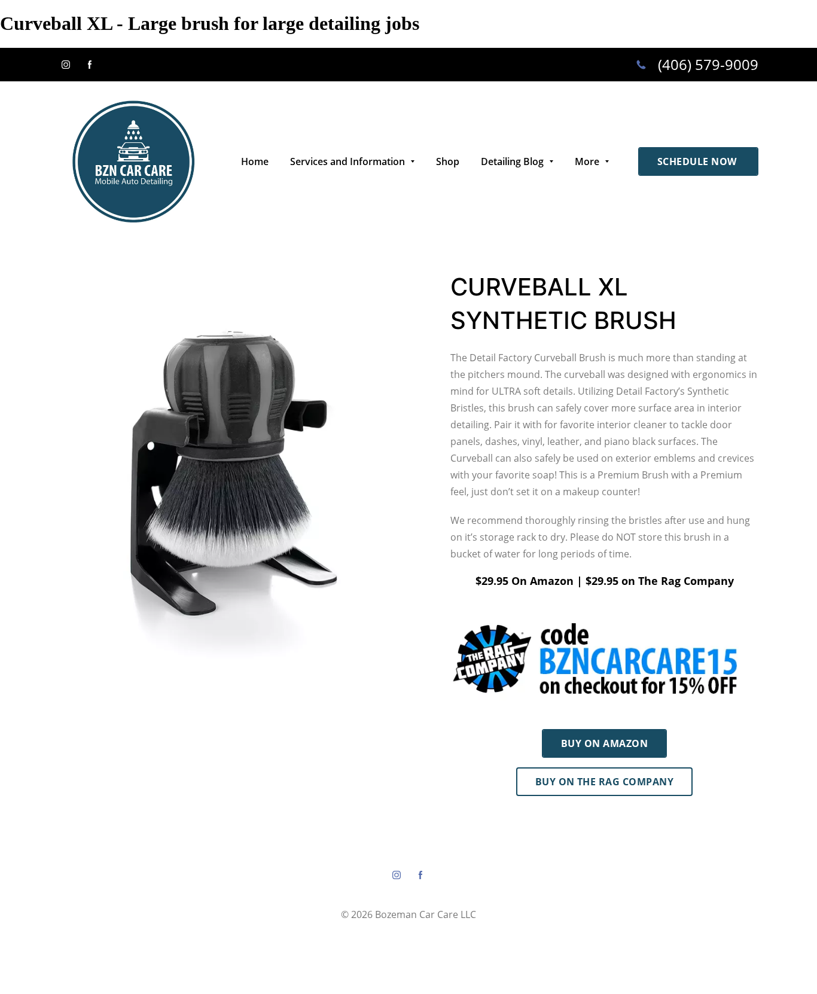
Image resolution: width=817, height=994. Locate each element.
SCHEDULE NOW (698, 161)
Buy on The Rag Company (604, 781)
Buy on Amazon (604, 743)
